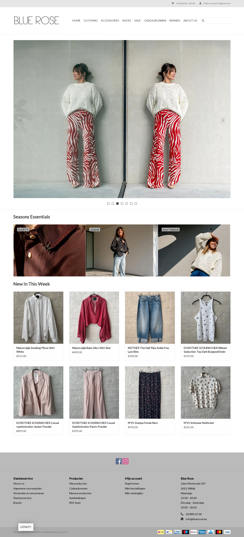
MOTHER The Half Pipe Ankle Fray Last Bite (148, 349)
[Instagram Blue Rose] (125, 461)
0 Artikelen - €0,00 (185, 3)
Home (76, 20)
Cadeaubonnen (155, 20)
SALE (137, 20)
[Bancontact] (168, 531)
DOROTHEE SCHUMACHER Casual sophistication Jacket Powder (37, 424)
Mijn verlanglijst (134, 493)
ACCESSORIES (110, 20)
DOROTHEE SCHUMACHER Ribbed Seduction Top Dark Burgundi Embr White (205, 350)
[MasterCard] (218, 531)
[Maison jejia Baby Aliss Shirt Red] (94, 317)
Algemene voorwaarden (27, 488)
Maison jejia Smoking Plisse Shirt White (35, 349)
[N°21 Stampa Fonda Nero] (150, 392)
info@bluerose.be (196, 519)
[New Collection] (122, 119)
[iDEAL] (160, 531)
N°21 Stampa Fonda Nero (143, 422)
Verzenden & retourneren (28, 493)
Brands (17, 502)
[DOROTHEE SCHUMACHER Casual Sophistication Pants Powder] (94, 392)
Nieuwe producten (80, 493)
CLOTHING (91, 20)
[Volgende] (223, 120)
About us (18, 483)
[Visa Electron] (177, 531)
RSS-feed (74, 502)
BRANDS (174, 20)
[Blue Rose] (38, 20)
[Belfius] (193, 531)
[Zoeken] (203, 21)
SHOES (126, 20)
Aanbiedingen (77, 498)
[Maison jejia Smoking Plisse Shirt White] (38, 317)
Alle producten (78, 483)
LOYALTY (25, 527)
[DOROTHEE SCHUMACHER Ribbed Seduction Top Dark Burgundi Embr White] (206, 317)
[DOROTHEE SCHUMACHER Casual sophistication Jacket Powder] (38, 392)
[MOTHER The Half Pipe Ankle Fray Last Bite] (150, 317)
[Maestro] (185, 531)
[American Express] (201, 531)
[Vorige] (20, 120)
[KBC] (210, 531)
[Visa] (227, 531)
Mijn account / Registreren (217, 3)
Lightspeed (61, 532)
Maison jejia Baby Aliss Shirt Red (91, 347)
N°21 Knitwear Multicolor (199, 422)
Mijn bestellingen (135, 488)
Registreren (132, 483)
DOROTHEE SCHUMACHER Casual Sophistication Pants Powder (93, 424)
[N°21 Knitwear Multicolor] (206, 392)
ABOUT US (190, 20)
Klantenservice (22, 498)
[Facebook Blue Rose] (119, 461)
